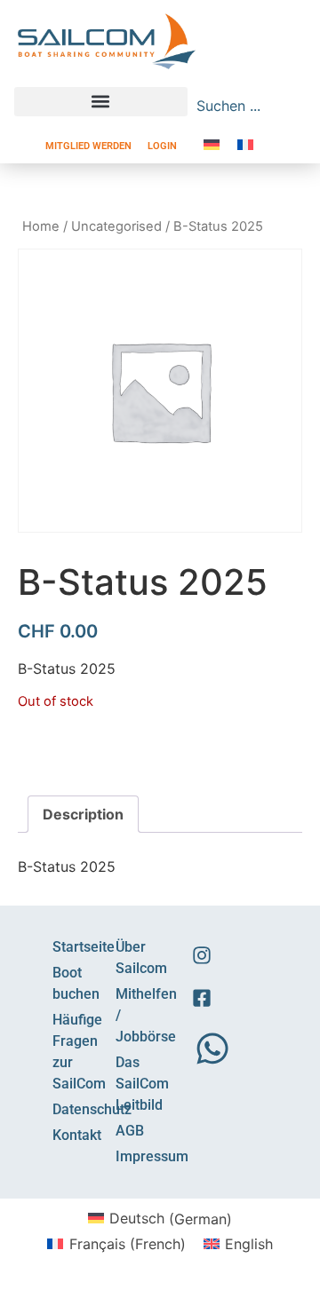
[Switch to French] (245, 144)
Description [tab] (83, 814)
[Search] (298, 105)
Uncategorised (116, 226)
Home (41, 226)
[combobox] (239, 105)
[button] (101, 101)
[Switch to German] (211, 144)
